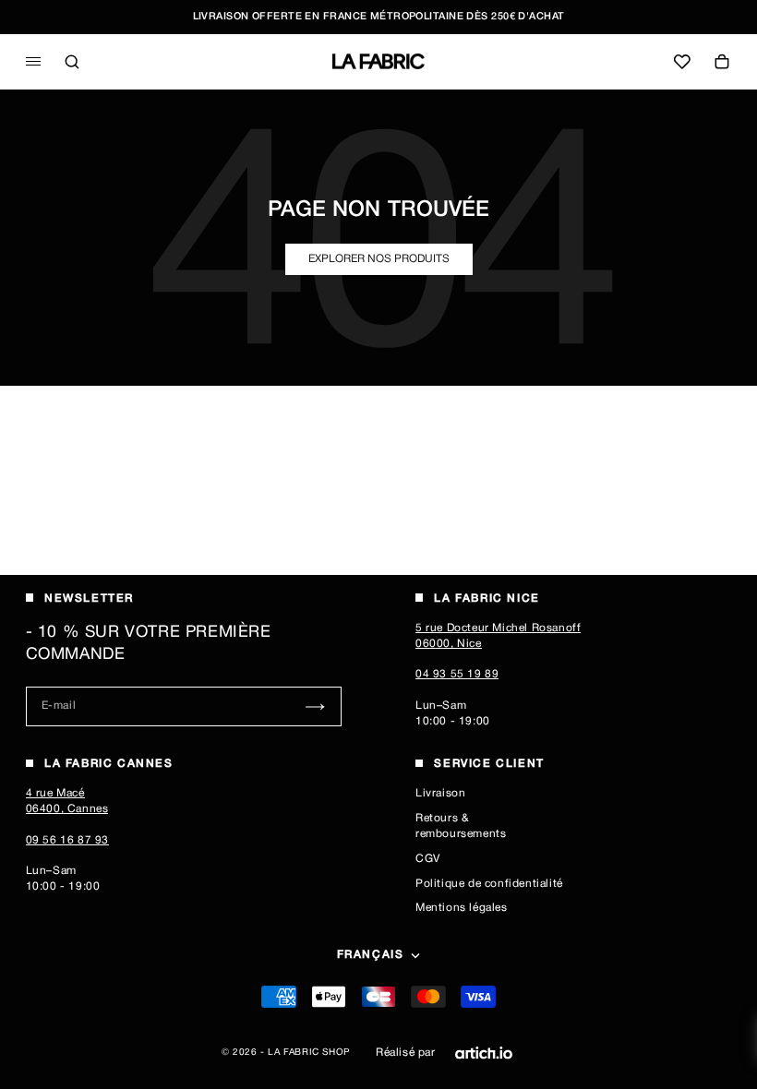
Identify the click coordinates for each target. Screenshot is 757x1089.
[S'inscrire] (315, 706)
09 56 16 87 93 (67, 840)
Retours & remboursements (460, 826)
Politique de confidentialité (489, 884)
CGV (427, 859)
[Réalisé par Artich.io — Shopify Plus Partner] (483, 1053)
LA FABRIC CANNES (109, 764)
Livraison (440, 793)
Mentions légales (461, 908)
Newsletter (89, 598)
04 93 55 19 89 (457, 674)
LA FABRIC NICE (486, 598)
